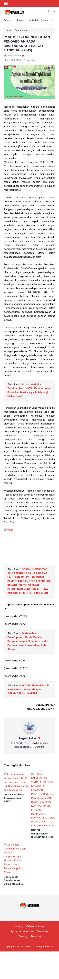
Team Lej (36, 936)
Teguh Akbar (28, 738)
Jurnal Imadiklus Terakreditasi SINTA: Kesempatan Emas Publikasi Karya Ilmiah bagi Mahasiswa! (15, 798)
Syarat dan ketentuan (22, 931)
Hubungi (18, 926)
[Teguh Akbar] (29, 733)
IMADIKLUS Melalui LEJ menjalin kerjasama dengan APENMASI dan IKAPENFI (28, 689)
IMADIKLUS (29, 946)
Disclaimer (42, 931)
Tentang (21, 20)
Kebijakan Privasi (35, 926)
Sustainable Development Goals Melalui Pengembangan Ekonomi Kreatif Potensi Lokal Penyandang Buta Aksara (27, 641)
